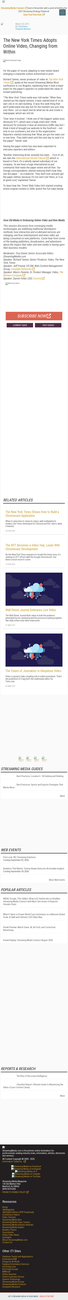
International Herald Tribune (30, 158)
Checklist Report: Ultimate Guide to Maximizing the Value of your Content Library (33, 1086)
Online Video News (10, 1235)
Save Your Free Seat (32, 14)
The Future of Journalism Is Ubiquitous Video (33, 671)
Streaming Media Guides (13, 1227)
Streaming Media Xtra (12, 1219)
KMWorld (6, 1271)
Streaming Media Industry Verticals (17, 1225)
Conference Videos (11, 1214)
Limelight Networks (21, 269)
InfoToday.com (9, 1266)
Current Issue (20, 325)
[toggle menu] (62, 12)
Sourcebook (7, 1232)
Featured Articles (23, 29)
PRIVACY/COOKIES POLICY (14, 1192)
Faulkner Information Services (15, 1264)
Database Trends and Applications (17, 1256)
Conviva (37, 278)
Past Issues (48, 325)
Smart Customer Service (13, 1276)
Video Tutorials (9, 1217)
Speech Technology (11, 1279)
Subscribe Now (31, 316)
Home (5, 1207)
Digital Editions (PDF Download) (18, 1212)
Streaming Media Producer (14, 1284)
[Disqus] (34, 376)
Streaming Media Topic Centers (16, 1222)
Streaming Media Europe (13, 1281)
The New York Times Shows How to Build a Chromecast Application (32, 514)
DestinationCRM (9, 1259)
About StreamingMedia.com (15, 1240)
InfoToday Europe (10, 1269)
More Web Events (57, 879)
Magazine (8, 1209)
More (62, 796)
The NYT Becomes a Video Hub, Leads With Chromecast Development (33, 547)
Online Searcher (9, 1274)
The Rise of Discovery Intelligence (32, 1076)
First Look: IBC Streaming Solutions (19, 857)
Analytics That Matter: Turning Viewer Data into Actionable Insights (33, 868)
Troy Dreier (23, 26)
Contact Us (7, 1242)
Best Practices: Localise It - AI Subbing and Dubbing (40, 776)
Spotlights (7, 1237)
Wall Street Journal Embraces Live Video (31, 610)
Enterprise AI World (10, 1261)
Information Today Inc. (12, 1161)
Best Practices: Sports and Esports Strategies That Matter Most (33, 786)
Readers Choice (9, 1230)
